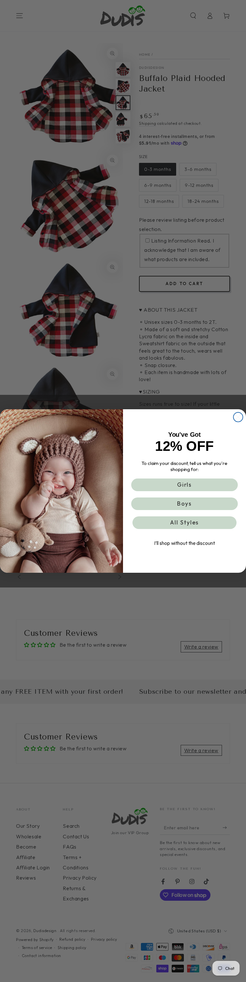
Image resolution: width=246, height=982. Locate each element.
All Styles (184, 522)
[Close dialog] (238, 417)
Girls (184, 484)
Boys (184, 503)
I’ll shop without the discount (184, 543)
